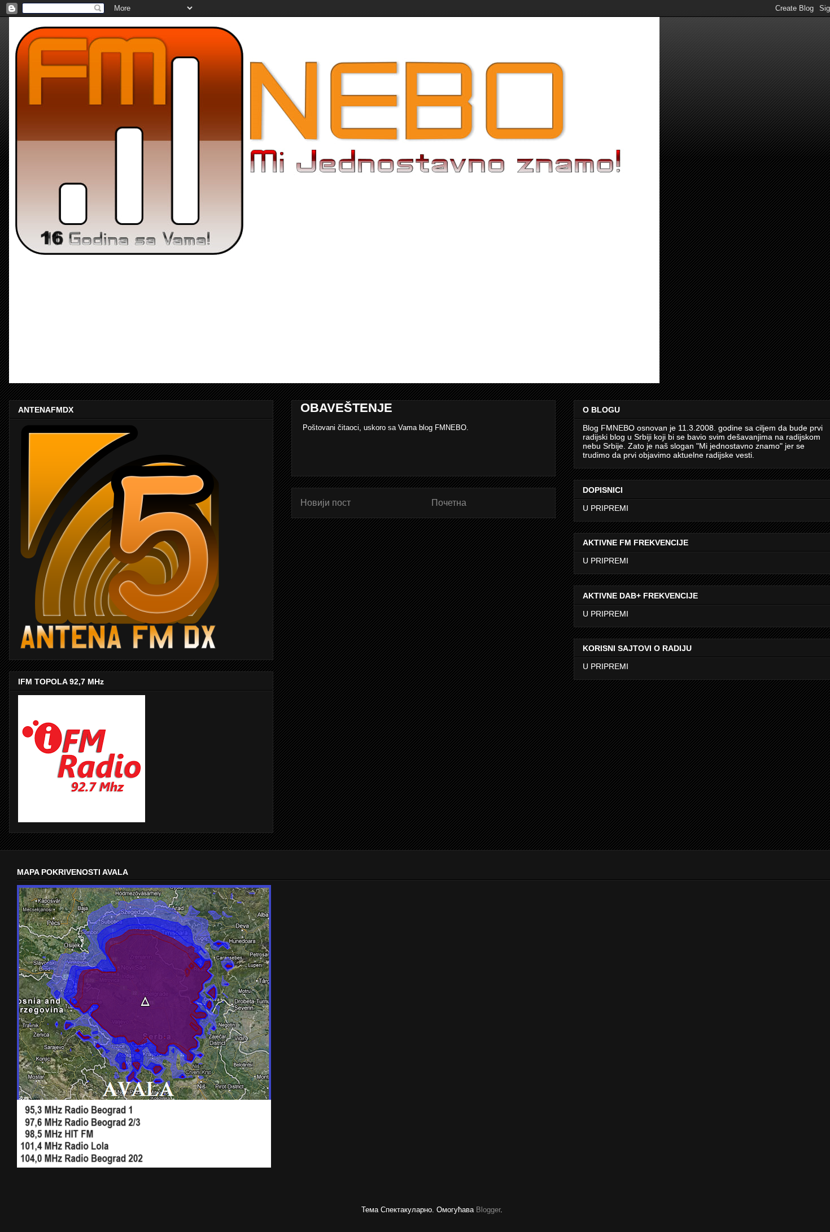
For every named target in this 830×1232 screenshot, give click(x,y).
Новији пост (325, 502)
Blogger (488, 1209)
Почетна (448, 502)
